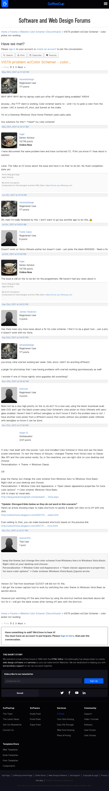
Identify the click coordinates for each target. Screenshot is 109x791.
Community (90, 708)
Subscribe (36, 55)
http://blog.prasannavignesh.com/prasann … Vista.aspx (30, 497)
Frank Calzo (25, 231)
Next (20, 67)
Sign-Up (94, 681)
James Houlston (27, 311)
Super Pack (35, 724)
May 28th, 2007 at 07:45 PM (15, 72)
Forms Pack (35, 719)
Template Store (11, 744)
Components (9, 766)
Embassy (88, 724)
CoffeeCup (8, 708)
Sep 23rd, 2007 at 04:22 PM (15, 304)
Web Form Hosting (65, 730)
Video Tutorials (91, 719)
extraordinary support (13, 666)
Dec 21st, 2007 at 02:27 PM (15, 530)
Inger (22, 134)
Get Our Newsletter (12, 724)
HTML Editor (57, 659)
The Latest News (11, 719)
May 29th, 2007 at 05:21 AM (15, 127)
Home (4, 31)
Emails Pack (35, 714)
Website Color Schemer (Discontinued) (40, 31)
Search (9, 55)
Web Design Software (58, 775)
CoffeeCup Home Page (22, 775)
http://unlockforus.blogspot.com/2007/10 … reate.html (29, 515)
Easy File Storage (65, 724)
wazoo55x (25, 538)
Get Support (75, 775)
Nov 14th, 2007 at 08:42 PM (15, 381)
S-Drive (60, 714)
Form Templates (10, 760)
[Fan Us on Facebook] (69, 693)
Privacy (104, 775)
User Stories (90, 735)
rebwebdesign (26, 79)
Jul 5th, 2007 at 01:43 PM (14, 254)
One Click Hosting (65, 719)
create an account (46, 49)
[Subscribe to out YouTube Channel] (77, 693)
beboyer (23, 388)
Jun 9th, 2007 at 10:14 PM (14, 195)
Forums (14, 31)
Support (88, 714)
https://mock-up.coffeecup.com (59, 185)
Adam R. (23, 432)
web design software (13, 662)
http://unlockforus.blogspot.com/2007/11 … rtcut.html (29, 525)
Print (22, 55)
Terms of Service (80, 786)
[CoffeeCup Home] (56, 4)
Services (61, 708)
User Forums (90, 730)
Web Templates (10, 749)
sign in (12, 49)
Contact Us (8, 730)
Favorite (52, 55)
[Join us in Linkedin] (84, 693)
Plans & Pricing (64, 735)
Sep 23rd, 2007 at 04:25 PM (15, 337)
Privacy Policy (64, 786)
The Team (7, 714)
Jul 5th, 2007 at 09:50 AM (14, 224)
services (32, 662)
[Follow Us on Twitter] (62, 693)
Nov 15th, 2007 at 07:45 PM (15, 425)
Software (35, 708)
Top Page (6, 775)
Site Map (39, 780)
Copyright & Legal (90, 775)
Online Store (40, 775)
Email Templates (10, 755)
